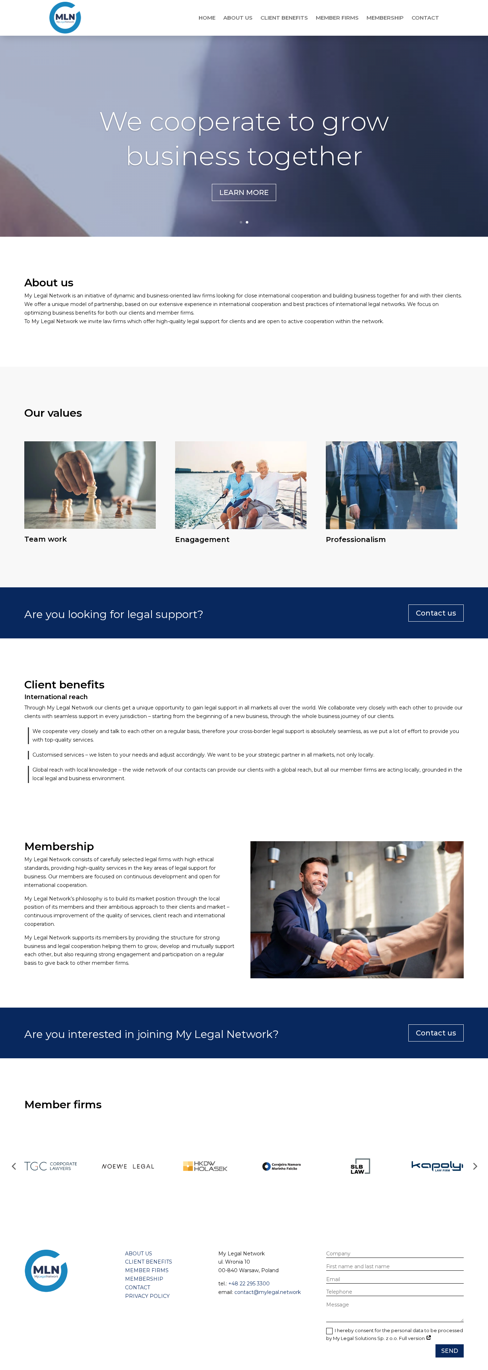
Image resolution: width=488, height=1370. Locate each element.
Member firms (337, 17)
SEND (449, 1351)
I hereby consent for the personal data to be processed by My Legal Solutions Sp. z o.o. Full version (394, 1334)
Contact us (436, 613)
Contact (425, 17)
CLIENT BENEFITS (148, 1262)
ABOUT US (138, 1253)
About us (238, 17)
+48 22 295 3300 (249, 1283)
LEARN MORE (244, 192)
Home (207, 17)
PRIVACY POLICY (147, 1296)
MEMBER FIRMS (147, 1270)
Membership (385, 17)
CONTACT (137, 1287)
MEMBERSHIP (144, 1279)
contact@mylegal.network (267, 1292)
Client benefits (284, 17)
